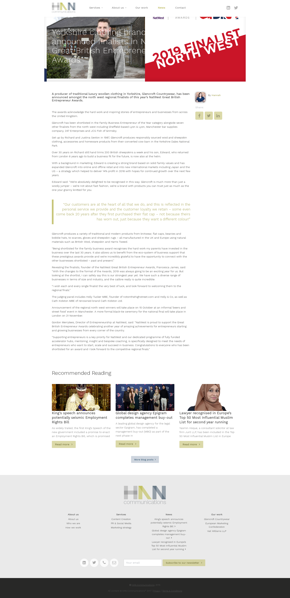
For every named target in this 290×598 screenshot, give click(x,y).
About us (118, 7)
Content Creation (121, 519)
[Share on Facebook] (199, 118)
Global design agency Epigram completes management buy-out (169, 534)
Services (94, 7)
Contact (180, 7)
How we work (73, 527)
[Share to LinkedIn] (218, 118)
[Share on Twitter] (209, 118)
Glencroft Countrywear (217, 519)
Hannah (216, 95)
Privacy (156, 591)
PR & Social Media (121, 523)
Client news (76, 67)
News (161, 7)
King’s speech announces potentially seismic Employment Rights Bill (169, 523)
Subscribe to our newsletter (183, 562)
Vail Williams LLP (216, 531)
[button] (102, 8)
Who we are (73, 523)
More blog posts (144, 459)
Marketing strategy (121, 527)
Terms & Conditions (172, 591)
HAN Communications (143, 585)
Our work (141, 7)
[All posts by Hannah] (200, 97)
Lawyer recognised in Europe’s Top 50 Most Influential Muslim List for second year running (168, 546)
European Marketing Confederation (216, 525)
